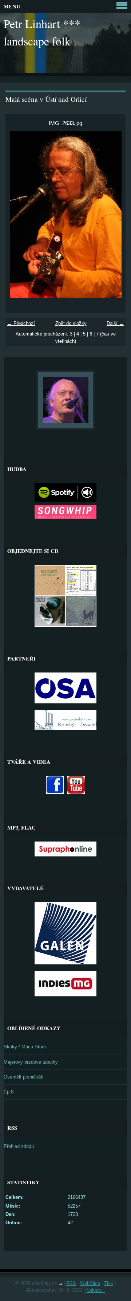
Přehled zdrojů (19, 1146)
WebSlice (90, 1283)
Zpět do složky (71, 323)
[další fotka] (114, 214)
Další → (115, 323)
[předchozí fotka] (17, 214)
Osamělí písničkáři (23, 1077)
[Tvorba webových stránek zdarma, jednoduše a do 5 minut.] (61, 1284)
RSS (71, 1283)
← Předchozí (21, 323)
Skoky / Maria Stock (25, 1046)
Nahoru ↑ (95, 1290)
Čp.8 (8, 1092)
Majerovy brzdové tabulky (31, 1062)
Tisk (108, 1283)
